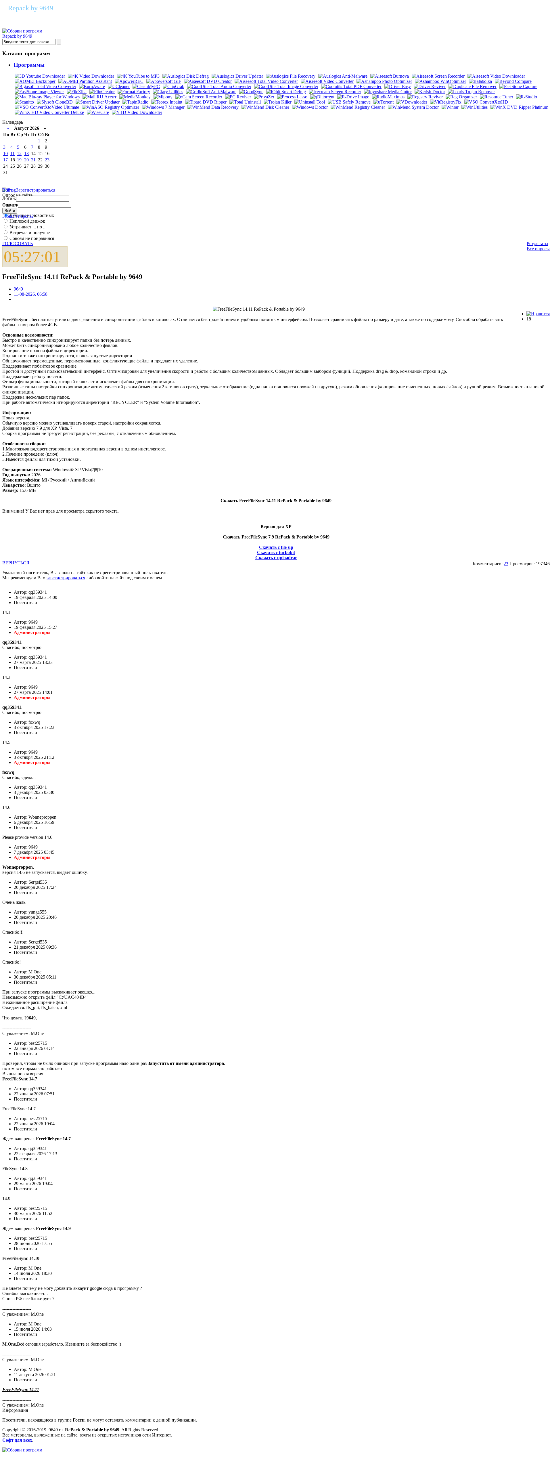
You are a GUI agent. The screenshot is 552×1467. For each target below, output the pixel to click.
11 (12, 153)
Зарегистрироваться (35, 190)
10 (5, 153)
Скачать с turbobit (276, 552)
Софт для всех (17, 1440)
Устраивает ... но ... (27, 226)
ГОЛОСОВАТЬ (17, 243)
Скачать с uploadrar (276, 557)
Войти (8, 190)
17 (5, 159)
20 (26, 159)
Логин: (9, 198)
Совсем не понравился (31, 238)
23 (47, 159)
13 (26, 153)
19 (19, 159)
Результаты (537, 243)
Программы (29, 65)
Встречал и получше (29, 232)
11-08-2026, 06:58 (30, 294)
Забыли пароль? (18, 216)
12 (19, 153)
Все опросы (538, 248)
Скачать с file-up (276, 547)
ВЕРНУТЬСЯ (15, 562)
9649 (18, 288)
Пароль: (10, 204)
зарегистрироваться (66, 577)
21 (33, 159)
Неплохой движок (26, 221)
